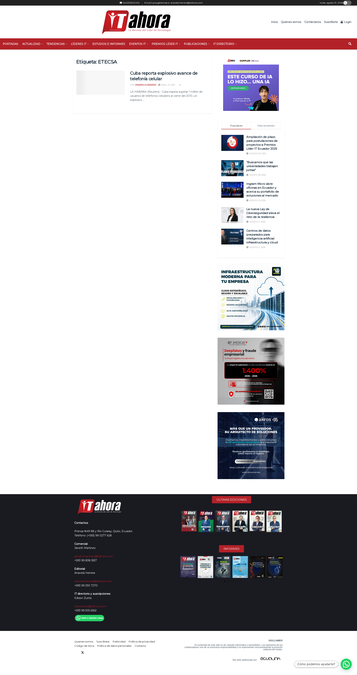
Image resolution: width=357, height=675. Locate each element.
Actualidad (31, 44)
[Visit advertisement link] (251, 83)
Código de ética (84, 645)
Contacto (140, 645)
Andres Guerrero (145, 85)
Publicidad (119, 641)
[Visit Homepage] (134, 22)
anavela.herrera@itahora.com (187, 2)
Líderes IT (78, 44)
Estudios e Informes (108, 44)
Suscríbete (331, 22)
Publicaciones (195, 44)
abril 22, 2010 (167, 85)
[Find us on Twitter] (82, 652)
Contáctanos (312, 22)
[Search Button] (349, 43)
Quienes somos (291, 22)
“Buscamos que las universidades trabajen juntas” (262, 166)
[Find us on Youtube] (95, 652)
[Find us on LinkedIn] (89, 652)
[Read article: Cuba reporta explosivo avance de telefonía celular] (100, 83)
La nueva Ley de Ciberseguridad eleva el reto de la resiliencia (263, 213)
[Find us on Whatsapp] (109, 652)
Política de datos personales (114, 645)
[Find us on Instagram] (102, 652)
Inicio (274, 22)
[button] (183, 567)
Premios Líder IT (165, 44)
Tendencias (55, 44)
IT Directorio (223, 44)
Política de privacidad (142, 641)
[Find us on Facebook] (75, 652)
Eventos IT (137, 44)
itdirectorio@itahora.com (90, 606)
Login (347, 22)
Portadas (10, 44)
